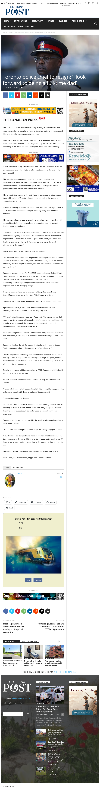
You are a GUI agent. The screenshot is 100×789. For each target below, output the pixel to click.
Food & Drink (78, 21)
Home (5, 32)
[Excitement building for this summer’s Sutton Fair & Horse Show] (41, 733)
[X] (97, 3)
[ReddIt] (35, 95)
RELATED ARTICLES (11, 641)
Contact (63, 3)
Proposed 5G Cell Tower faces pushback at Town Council (12, 663)
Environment (20, 21)
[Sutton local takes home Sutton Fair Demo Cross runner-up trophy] (50, 695)
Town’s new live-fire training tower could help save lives (53, 663)
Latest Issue (9, 26)
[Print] (47, 95)
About (43, 3)
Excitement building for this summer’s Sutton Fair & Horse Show (55, 733)
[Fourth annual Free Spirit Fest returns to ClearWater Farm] (41, 771)
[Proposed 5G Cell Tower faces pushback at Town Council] (12, 652)
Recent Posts (17, 468)
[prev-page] (59, 641)
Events (51, 21)
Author (6, 468)
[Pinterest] (17, 95)
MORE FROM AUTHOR (29, 641)
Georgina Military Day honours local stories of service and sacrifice (56, 745)
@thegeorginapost (65, 672)
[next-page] (63, 641)
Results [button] (38, 580)
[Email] (41, 95)
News (6, 21)
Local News (7, 658)
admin (19, 474)
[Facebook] (85, 3)
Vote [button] (28, 580)
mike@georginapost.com (21, 698)
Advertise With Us (74, 3)
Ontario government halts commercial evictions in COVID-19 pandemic (51, 626)
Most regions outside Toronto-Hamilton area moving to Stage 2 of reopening (14, 627)
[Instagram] (89, 3)
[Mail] (93, 3)
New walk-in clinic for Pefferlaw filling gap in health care (33, 663)
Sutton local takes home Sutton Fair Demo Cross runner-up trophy (47, 709)
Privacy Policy (52, 3)
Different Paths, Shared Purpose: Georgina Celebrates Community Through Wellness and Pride (55, 758)
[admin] (10, 480)
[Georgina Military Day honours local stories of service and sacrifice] (41, 745)
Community (37, 21)
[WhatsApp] (23, 95)
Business (63, 21)
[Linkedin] (29, 95)
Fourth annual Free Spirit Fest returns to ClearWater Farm (55, 770)
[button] (95, 24)
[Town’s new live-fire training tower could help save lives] (54, 652)
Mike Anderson (41, 715)
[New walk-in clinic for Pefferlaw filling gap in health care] (33, 652)
